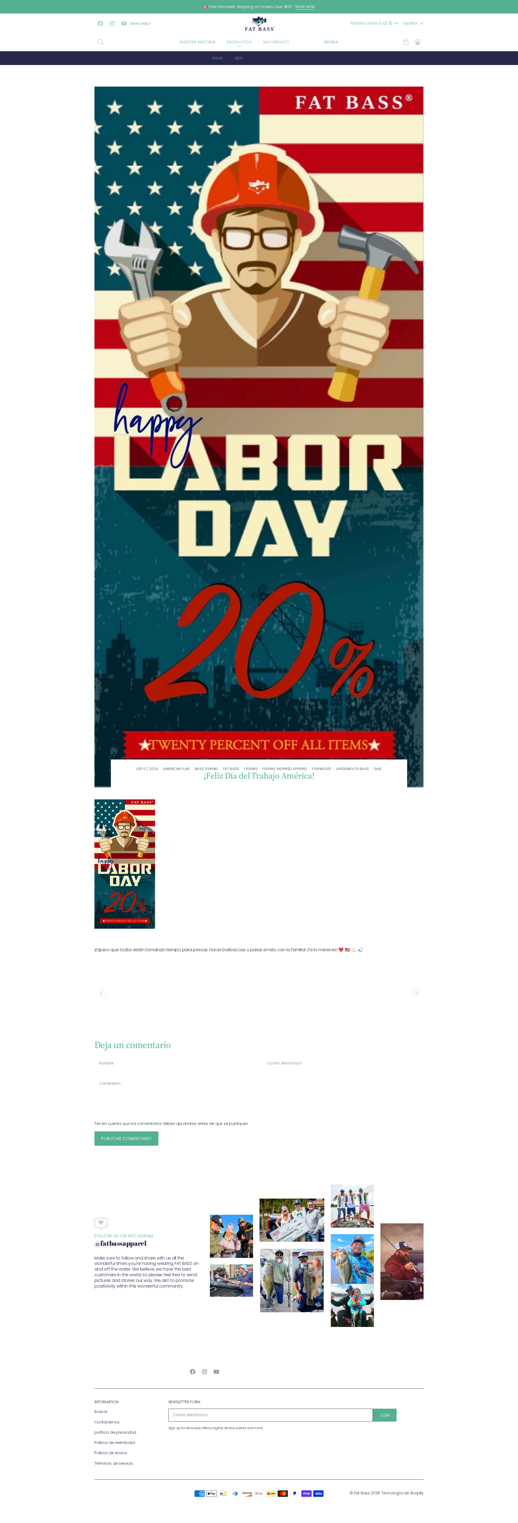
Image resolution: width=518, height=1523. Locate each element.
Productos (239, 42)
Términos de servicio (113, 1463)
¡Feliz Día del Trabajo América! (281, 58)
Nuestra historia (197, 42)
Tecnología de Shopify (402, 1493)
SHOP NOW (305, 6)
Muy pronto (276, 42)
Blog (239, 58)
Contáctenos (106, 1422)
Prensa (331, 42)
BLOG (306, 42)
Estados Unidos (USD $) (371, 23)
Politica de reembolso (114, 1442)
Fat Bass (362, 1493)
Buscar (101, 1411)
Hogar (217, 58)
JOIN (385, 1415)
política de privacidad (115, 1432)
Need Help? (140, 23)
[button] (100, 42)
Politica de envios (110, 1453)
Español (411, 23)
